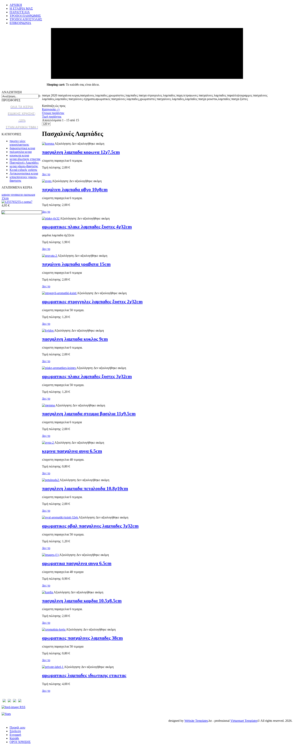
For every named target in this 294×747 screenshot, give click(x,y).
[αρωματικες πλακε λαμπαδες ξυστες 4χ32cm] (51, 218)
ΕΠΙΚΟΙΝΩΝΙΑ (20, 23)
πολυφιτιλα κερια (21, 151)
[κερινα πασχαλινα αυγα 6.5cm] (48, 442)
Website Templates (196, 720)
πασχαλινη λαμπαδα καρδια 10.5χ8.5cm (82, 600)
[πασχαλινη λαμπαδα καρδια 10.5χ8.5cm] (48, 592)
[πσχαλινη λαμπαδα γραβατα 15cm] (50, 255)
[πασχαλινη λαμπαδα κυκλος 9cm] (48, 330)
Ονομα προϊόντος (53, 113)
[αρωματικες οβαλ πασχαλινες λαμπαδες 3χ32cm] (60, 517)
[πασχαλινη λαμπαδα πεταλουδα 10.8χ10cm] (51, 480)
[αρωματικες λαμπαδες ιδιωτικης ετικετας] (53, 667)
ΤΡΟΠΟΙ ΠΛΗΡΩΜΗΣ (25, 15)
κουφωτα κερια (19, 155)
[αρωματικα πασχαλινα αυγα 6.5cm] (50, 554)
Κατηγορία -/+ (51, 109)
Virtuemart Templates (243, 720)
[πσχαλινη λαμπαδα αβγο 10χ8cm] (47, 181)
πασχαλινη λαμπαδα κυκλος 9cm (75, 339)
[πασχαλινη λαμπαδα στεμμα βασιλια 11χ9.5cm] (48, 405)
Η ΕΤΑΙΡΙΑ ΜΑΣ (21, 8)
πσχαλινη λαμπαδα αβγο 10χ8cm (75, 189)
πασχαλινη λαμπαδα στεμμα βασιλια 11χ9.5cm (89, 413)
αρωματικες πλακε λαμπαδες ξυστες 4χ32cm (87, 226)
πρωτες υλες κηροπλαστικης (19, 142)
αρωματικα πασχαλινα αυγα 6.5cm (76, 563)
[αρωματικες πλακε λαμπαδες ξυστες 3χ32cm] (59, 368)
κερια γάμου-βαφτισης (24, 166)
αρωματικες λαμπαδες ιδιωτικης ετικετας (84, 675)
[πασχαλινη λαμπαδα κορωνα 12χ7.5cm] (48, 143)
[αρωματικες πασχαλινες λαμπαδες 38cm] (54, 629)
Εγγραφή (15, 734)
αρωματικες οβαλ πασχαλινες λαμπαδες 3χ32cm (90, 525)
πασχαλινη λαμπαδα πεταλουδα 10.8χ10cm (85, 488)
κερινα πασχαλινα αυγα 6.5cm (72, 451)
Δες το (46, 174)
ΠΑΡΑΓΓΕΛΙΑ (20, 12)
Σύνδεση (15, 731)
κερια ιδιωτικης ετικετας (25, 159)
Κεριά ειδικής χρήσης (23, 169)
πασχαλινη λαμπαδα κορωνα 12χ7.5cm (81, 152)
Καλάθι (14, 738)
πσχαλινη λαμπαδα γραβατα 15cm (76, 264)
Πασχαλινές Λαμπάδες (24, 162)
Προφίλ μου (17, 727)
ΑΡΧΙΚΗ (16, 5)
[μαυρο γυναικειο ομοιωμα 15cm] (17, 202)
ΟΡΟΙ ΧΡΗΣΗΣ (20, 742)
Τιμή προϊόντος (51, 116)
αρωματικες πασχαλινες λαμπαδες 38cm (82, 638)
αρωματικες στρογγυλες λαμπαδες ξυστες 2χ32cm (92, 301)
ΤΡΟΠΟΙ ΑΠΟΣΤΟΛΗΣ (26, 19)
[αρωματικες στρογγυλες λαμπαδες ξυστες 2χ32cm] (59, 293)
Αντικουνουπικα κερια (24, 173)
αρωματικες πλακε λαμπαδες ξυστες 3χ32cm (87, 376)
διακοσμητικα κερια (22, 148)
